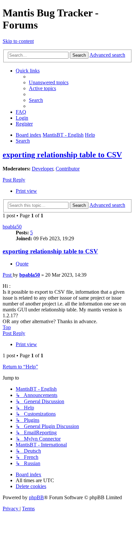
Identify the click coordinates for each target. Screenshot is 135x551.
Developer (42, 168)
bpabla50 (12, 226)
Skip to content (18, 41)
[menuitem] (48, 82)
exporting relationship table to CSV (62, 154)
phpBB (36, 497)
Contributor (68, 168)
